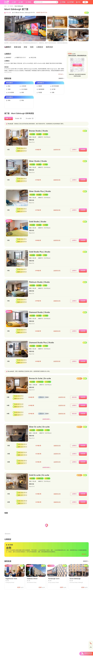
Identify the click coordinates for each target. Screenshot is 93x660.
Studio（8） (18, 118)
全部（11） (9, 118)
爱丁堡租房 (10, 6)
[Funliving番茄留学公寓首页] (6, 2)
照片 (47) (43, 37)
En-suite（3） (30, 118)
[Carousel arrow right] (86, 28)
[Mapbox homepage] (7, 533)
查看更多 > (86, 561)
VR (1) (50, 37)
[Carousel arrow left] (6, 28)
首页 (5, 6)
